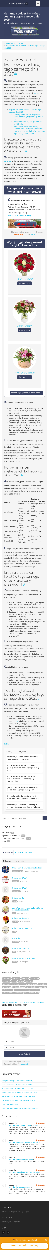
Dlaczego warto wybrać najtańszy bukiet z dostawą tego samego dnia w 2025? (28, 116)
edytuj (26, 1211)
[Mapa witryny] (3, 1232)
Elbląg (14, 931)
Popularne (8, 852)
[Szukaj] (44, 818)
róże (16, 721)
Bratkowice (29, 1159)
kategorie (13, 1211)
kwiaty (36, 93)
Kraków (36, 1172)
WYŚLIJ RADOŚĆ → (24, 1246)
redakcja (5, 1211)
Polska (20, 43)
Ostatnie (19, 852)
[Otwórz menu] (38, 3)
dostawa (7, 161)
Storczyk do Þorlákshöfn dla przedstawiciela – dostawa (23, 1002)
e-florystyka (6, 1222)
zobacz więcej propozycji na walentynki (26, 393)
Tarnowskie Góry (17, 871)
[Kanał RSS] (8, 1232)
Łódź (13, 913)
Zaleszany (15, 881)
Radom (14, 962)
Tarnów (34, 1125)
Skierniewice (35, 1142)
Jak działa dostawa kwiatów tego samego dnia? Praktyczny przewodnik (28, 127)
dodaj (28, 1061)
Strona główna (9, 43)
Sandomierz (16, 891)
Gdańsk (14, 901)
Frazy (29, 852)
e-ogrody (16, 1222)
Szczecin (15, 921)
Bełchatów (15, 941)
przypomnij (24, 1064)
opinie (33, 234)
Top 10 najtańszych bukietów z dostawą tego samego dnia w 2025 (29, 132)
